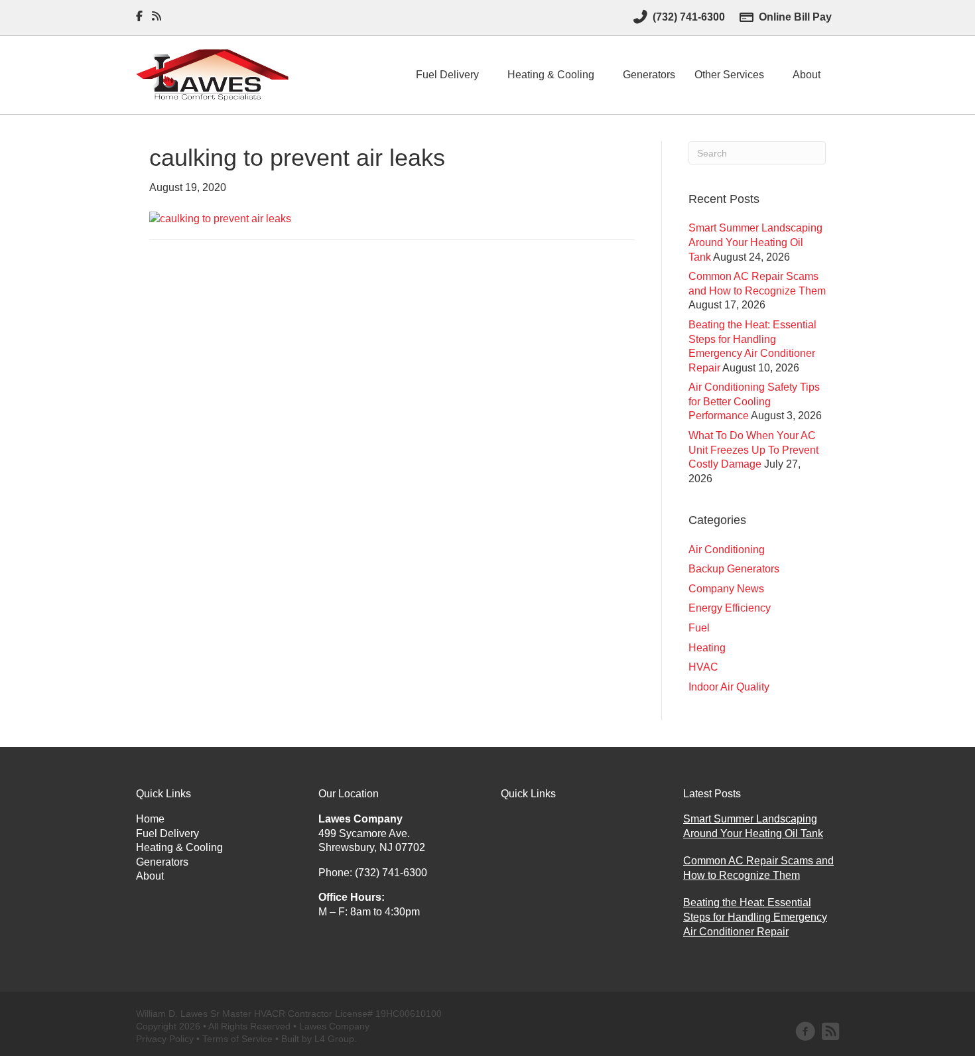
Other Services (729, 74)
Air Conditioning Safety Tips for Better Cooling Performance (754, 401)
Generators (649, 74)
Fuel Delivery (447, 74)
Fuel (699, 627)
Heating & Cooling (550, 74)
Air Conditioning (726, 549)
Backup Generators (733, 568)
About (806, 74)
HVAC (703, 667)
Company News (726, 588)
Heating (707, 647)
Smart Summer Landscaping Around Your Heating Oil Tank (755, 242)
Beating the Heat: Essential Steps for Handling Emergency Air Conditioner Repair (755, 917)
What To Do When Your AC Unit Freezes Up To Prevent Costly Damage (753, 450)
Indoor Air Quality (728, 687)
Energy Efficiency (729, 608)
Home (150, 819)
